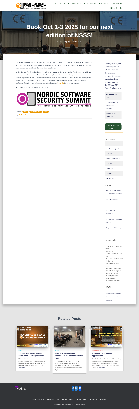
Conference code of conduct (113, 293)
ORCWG (109, 164)
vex (32, 115)
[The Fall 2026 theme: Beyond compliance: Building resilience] (32, 336)
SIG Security (111, 178)
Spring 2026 (75, 3)
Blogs (25, 111)
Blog (115, 8)
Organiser (90, 3)
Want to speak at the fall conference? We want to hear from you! (114, 202)
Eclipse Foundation (113, 159)
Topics (118, 3)
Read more (22, 367)
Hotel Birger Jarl (112, 102)
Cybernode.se (111, 144)
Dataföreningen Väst (114, 149)
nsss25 (45, 111)
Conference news (35, 111)
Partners (105, 3)
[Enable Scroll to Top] (135, 405)
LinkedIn (60, 83)
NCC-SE (109, 154)
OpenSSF (109, 169)
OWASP (109, 173)
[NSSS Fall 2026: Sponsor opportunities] (106, 336)
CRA (20, 115)
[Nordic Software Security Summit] (31, 5)
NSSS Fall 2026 (58, 3)
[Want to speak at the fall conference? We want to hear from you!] (69, 336)
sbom (28, 115)
